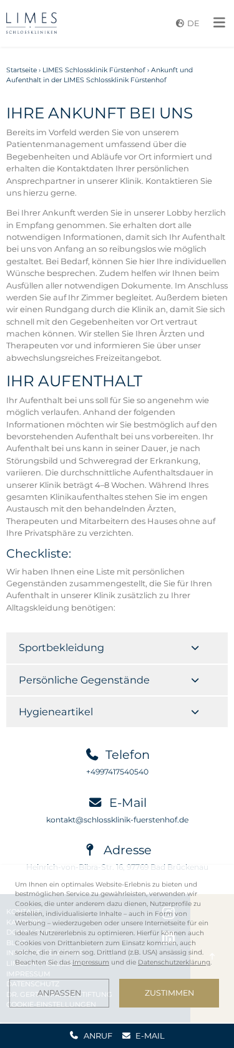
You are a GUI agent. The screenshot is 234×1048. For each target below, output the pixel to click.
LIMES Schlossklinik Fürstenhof (93, 70)
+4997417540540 (117, 771)
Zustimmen (169, 993)
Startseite (21, 70)
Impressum (90, 962)
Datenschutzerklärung (174, 962)
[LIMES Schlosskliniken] (31, 23)
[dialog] (117, 943)
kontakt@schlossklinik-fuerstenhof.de (117, 819)
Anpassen (59, 993)
